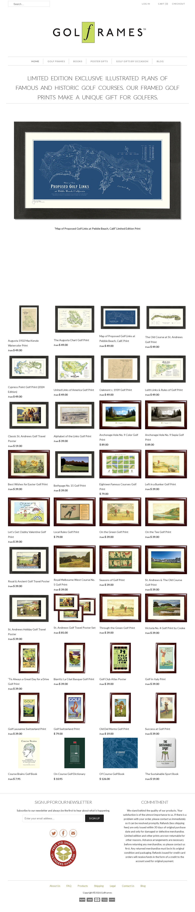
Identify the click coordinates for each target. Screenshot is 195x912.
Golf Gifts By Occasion (132, 61)
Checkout (178, 3)
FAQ (68, 885)
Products (83, 885)
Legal (113, 885)
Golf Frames (56, 61)
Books (77, 61)
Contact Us (128, 885)
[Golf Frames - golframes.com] (97, 33)
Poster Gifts (99, 61)
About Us (55, 885)
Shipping (99, 885)
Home (35, 61)
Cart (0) (163, 3)
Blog (160, 61)
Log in (146, 3)
